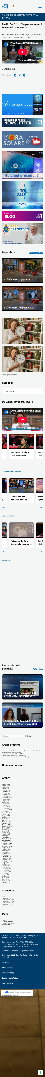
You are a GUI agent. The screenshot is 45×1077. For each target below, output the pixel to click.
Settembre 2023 (7, 829)
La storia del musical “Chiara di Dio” (13, 754)
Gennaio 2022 (6, 855)
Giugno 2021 (5, 863)
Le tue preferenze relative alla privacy (19, 992)
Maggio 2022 (6, 849)
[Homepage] (5, 6)
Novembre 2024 (7, 810)
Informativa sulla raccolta (10, 995)
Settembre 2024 (7, 813)
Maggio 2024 (6, 817)
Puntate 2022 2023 (8, 900)
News (3, 897)
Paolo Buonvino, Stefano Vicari (11, 752)
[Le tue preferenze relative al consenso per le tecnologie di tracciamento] (40, 1072)
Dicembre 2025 (6, 793)
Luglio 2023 (5, 831)
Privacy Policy (8, 973)
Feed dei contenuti (7, 922)
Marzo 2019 (5, 879)
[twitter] (19, 75)
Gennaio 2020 (6, 869)
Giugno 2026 (6, 784)
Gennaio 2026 (6, 792)
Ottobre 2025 (6, 796)
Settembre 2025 (7, 798)
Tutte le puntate (36, 253)
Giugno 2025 (6, 799)
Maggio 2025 (6, 801)
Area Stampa (7, 968)
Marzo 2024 (5, 820)
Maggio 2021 (6, 864)
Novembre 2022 (7, 843)
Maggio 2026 (6, 786)
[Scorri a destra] (41, 463)
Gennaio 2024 (6, 823)
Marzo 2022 (5, 852)
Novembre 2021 (6, 858)
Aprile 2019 (5, 878)
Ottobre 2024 (6, 811)
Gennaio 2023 (6, 840)
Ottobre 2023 (6, 828)
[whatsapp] (24, 75)
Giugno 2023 (6, 832)
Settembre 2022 (7, 846)
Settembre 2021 (7, 861)
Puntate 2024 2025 (8, 903)
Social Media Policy (10, 978)
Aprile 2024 (5, 819)
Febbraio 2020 (6, 867)
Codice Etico (7, 983)
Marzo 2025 (5, 804)
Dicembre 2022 (6, 841)
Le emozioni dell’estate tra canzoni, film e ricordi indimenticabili (21, 751)
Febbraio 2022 (6, 854)
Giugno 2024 (6, 816)
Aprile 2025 (5, 802)
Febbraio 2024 (6, 822)
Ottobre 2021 (6, 860)
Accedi (4, 920)
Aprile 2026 (5, 787)
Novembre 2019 (6, 872)
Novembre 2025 (7, 795)
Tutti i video (38, 669)
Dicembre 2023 (6, 825)
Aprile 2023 (5, 835)
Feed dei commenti (8, 923)
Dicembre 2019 (6, 870)
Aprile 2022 (5, 851)
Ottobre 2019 (6, 873)
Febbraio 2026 (6, 790)
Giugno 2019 (5, 875)
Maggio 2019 (6, 876)
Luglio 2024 (5, 814)
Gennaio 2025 (6, 807)
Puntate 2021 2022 (8, 898)
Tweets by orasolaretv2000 (10, 375)
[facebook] (15, 75)
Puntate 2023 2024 (8, 901)
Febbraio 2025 (6, 805)
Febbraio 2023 (6, 838)
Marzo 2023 (5, 837)
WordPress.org (6, 925)
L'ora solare (9, 391)
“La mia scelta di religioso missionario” (13, 755)
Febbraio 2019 (6, 881)
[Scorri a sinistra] (4, 463)
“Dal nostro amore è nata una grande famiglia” (16, 757)
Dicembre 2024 (6, 808)
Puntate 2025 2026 (8, 904)
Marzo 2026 (5, 789)
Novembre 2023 (7, 826)
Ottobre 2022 (6, 844)
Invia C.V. (6, 962)
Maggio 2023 (6, 834)
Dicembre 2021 (6, 857)
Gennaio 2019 (6, 882)
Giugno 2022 (6, 847)
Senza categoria (7, 906)
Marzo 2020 (6, 866)
